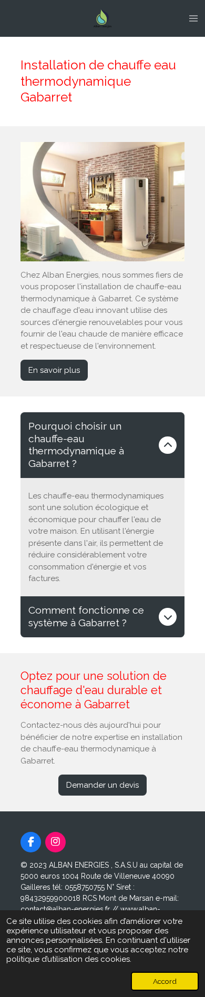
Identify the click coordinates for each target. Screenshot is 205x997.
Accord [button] (165, 981)
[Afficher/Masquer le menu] (193, 18)
